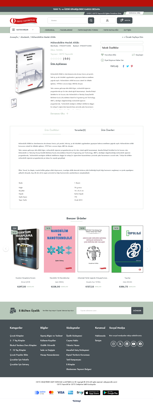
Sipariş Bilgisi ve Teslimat (51, 335)
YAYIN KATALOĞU (111, 30)
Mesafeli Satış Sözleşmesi (77, 350)
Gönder (137, 310)
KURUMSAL (50, 30)
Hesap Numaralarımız (49, 355)
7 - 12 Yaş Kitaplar (18, 350)
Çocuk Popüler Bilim (19, 355)
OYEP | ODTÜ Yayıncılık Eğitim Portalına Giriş (104, 13)
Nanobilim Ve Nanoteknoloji (59, 278)
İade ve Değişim (47, 350)
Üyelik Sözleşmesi (74, 335)
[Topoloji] (127, 249)
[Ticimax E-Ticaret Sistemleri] (76, 401)
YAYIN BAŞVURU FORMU (88, 30)
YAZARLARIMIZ (66, 30)
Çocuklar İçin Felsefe (19, 359)
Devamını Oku (58, 113)
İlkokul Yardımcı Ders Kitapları (23, 345)
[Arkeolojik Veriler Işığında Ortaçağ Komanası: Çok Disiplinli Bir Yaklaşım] (93, 249)
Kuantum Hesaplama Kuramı (25, 278)
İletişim (98, 340)
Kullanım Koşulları (48, 340)
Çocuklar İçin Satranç (19, 364)
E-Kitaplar (70, 364)
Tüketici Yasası (72, 345)
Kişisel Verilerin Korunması (78, 355)
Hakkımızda (100, 335)
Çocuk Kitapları (17, 335)
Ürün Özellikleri (52, 130)
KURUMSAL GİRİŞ (134, 13)
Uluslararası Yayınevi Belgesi (78, 369)
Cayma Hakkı (72, 340)
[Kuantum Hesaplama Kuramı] (25, 249)
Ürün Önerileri (107, 130)
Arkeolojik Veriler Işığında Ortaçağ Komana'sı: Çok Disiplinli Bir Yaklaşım (93, 278)
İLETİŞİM (127, 30)
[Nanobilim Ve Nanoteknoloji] (59, 249)
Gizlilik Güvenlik (47, 345)
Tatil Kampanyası (73, 359)
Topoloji (127, 278)
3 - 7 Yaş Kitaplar (17, 340)
